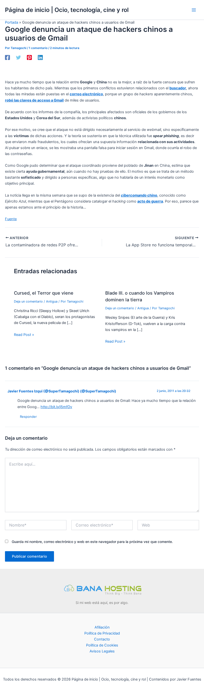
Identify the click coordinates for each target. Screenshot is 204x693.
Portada (11, 22)
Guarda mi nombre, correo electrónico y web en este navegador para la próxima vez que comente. (92, 541)
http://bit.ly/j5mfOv (56, 407)
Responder (28, 417)
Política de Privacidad (102, 633)
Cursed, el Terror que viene (43, 293)
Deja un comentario (28, 301)
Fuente (11, 219)
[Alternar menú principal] (194, 10)
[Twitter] (18, 57)
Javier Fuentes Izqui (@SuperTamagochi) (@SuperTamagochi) (61, 391)
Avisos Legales (102, 651)
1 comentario (38, 48)
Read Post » (24, 334)
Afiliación (102, 627)
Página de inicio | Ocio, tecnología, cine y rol (67, 9)
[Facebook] (7, 57)
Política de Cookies (102, 645)
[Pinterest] (29, 57)
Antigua (51, 301)
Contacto (102, 639)
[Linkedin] (40, 57)
